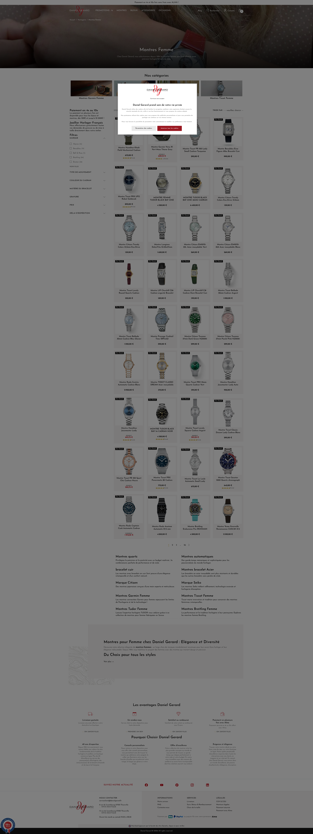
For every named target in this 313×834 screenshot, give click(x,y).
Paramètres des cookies (143, 128)
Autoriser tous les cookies (170, 128)
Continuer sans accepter (157, 98)
